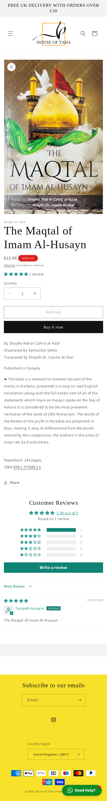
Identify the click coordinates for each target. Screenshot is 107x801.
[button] (10, 33)
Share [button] (14, 482)
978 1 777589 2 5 (27, 467)
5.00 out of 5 (67, 512)
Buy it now (53, 327)
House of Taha (45, 791)
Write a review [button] (53, 567)
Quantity (10, 283)
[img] (16, 600)
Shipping (9, 265)
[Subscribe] (79, 700)
